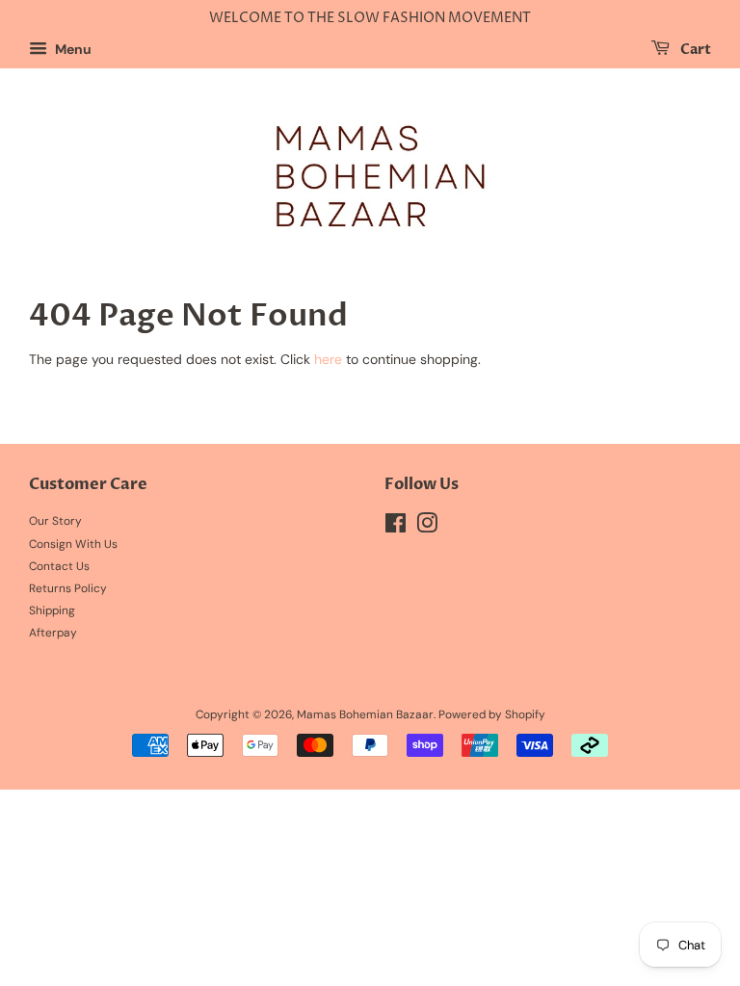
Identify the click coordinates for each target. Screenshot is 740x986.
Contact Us (59, 566)
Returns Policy (68, 588)
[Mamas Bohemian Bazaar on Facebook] (395, 527)
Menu (72, 49)
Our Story (55, 521)
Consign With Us (73, 544)
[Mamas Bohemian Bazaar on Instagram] (426, 527)
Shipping (52, 610)
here (328, 359)
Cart (694, 49)
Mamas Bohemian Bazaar (365, 714)
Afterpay (53, 632)
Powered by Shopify (491, 714)
